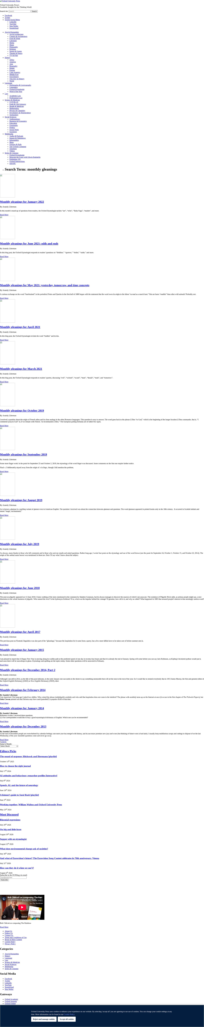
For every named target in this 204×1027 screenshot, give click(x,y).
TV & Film (13, 55)
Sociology (13, 132)
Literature (13, 41)
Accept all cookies (67, 1019)
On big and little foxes (10, 829)
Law (6, 94)
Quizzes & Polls (15, 144)
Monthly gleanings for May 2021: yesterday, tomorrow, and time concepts (44, 285)
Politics (12, 128)
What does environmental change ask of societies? (24, 848)
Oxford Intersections (17, 161)
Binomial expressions (10, 820)
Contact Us (9, 935)
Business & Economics (18, 121)
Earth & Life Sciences (17, 104)
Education (13, 123)
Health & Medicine (16, 106)
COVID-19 (13, 102)
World (11, 81)
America (12, 62)
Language (8, 83)
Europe (12, 70)
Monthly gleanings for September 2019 (23, 454)
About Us (8, 931)
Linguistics (13, 87)
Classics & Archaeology (18, 36)
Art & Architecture (16, 34)
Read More (4, 215)
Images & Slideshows (17, 138)
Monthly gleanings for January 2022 (22, 201)
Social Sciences (10, 117)
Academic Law (15, 96)
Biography (13, 66)
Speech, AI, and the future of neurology (19, 785)
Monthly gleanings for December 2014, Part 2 (27, 670)
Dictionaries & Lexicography (20, 85)
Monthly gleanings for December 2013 (23, 726)
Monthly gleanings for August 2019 (21, 500)
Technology (13, 115)
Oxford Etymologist (16, 89)
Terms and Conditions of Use (16, 937)
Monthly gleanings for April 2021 (20, 327)
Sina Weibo (13, 26)
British (11, 68)
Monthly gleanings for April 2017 (20, 631)
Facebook (8, 15)
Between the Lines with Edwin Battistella (24, 157)
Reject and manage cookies (44, 1019)
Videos (12, 151)
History (7, 58)
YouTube (12, 24)
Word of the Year (15, 92)
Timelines (13, 149)
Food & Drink (14, 39)
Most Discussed (9, 814)
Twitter (7, 18)
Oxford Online (10, 1004)
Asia (11, 64)
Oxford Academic (11, 999)
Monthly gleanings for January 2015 (22, 649)
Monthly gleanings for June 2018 (20, 587)
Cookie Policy (10, 942)
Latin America (14, 72)
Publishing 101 (15, 159)
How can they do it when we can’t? (17, 868)
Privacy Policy (7, 889)
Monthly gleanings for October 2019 (22, 410)
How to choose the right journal (15, 766)
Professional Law (15, 98)
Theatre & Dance (15, 53)
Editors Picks (8, 751)
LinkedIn (12, 22)
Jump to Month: (6, 744)
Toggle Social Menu (12, 20)
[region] (102, 1016)
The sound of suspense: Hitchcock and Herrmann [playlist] (28, 756)
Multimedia (9, 134)
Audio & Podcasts (16, 136)
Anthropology (14, 119)
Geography (13, 125)
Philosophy (13, 47)
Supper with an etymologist (13, 839)
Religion (12, 49)
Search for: (4, 11)
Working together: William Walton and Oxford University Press (31, 804)
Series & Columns (11, 153)
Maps (11, 142)
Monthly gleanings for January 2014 (22, 708)
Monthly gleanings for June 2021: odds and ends (29, 243)
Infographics (14, 140)
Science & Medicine (12, 100)
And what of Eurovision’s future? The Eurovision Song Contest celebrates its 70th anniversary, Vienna (49, 858)
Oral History (14, 77)
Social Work (14, 130)
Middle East (13, 75)
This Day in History (16, 79)
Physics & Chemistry (17, 111)
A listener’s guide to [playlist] (19, 795)
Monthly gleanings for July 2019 (19, 544)
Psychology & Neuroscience (20, 113)
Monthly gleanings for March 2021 (21, 368)
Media (11, 43)
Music (11, 45)
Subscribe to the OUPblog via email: (13, 875)
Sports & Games (15, 51)
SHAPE (12, 164)
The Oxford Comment (17, 147)
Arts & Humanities (12, 32)
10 (5, 742)
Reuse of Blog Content (13, 940)
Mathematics (14, 108)
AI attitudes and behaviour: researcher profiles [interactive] (28, 775)
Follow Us (9, 933)
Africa (11, 60)
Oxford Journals (11, 1001)
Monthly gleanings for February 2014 (22, 690)
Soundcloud (13, 28)
